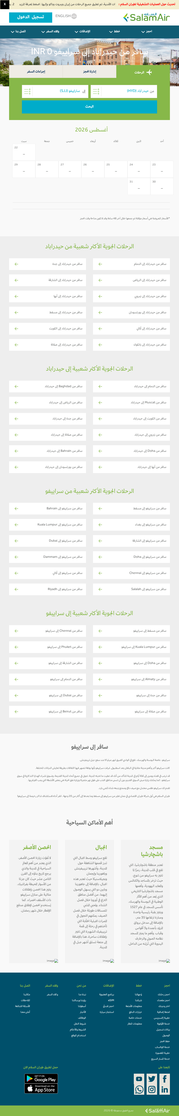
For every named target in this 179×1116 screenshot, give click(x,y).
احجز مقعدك (163, 1000)
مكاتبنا (27, 994)
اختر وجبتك (164, 1006)
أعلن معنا (25, 1012)
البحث (89, 107)
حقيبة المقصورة (162, 1053)
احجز (149, 31)
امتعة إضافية (163, 1012)
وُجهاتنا (138, 994)
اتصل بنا (21, 31)
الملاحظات (25, 1000)
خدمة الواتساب (162, 1047)
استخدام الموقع (78, 1035)
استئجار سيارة (107, 1012)
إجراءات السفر (36, 72)
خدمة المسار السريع (160, 1059)
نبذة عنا (82, 994)
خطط (117, 31)
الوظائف (82, 1018)
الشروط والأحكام (78, 1029)
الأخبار (83, 1012)
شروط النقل (80, 1024)
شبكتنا (138, 1000)
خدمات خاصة (135, 1018)
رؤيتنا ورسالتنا (79, 1000)
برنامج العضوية (106, 994)
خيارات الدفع (135, 1012)
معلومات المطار (134, 1024)
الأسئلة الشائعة (22, 1006)
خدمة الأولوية (163, 1024)
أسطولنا (82, 1006)
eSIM (111, 1000)
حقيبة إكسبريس (162, 1018)
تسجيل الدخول (30, 17)
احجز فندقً (108, 1006)
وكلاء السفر (52, 31)
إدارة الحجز (89, 72)
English (63, 16)
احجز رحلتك (164, 994)
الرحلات (139, 72)
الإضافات (84, 31)
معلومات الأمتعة (134, 1006)
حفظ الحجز (165, 1041)
